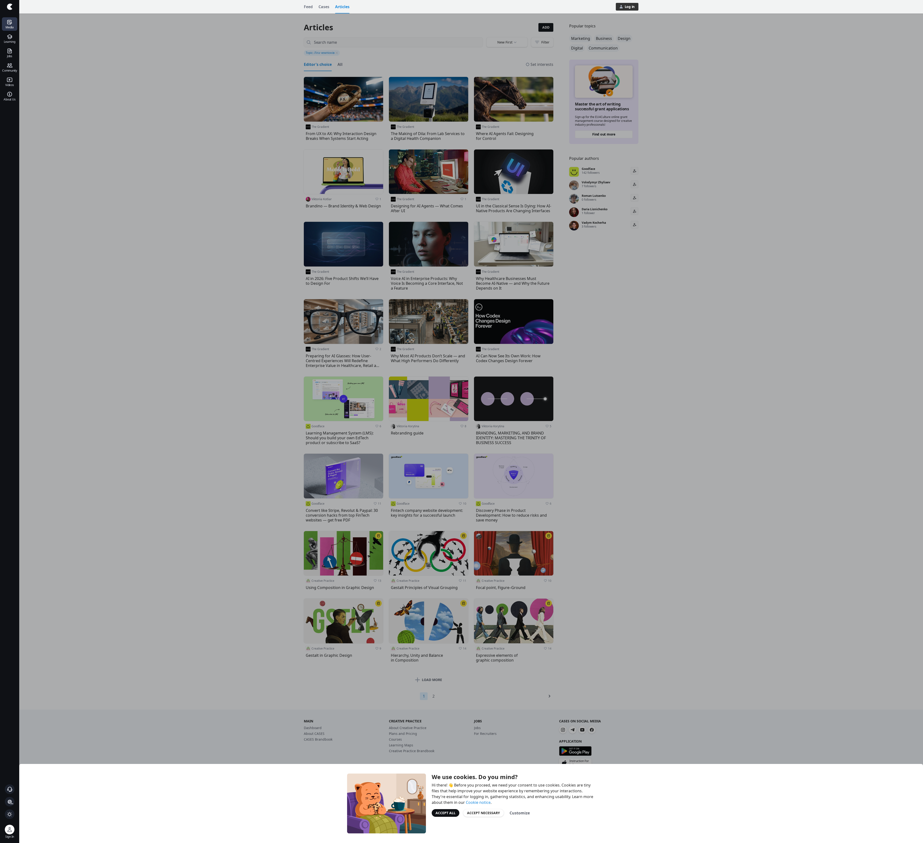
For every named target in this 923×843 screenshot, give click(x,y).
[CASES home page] (9, 6)
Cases (323, 6)
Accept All (445, 813)
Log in (630, 6)
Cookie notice (478, 802)
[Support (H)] (9, 789)
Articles (342, 6)
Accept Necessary (483, 813)
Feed (308, 6)
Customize (520, 813)
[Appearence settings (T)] (9, 814)
